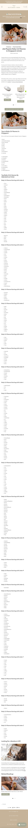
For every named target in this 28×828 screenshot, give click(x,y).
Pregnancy (9, 46)
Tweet (10, 807)
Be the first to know (13, 824)
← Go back (3, 804)
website (9, 81)
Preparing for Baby (17, 46)
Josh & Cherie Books (5, 69)
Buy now (4, 99)
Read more (5, 794)
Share (15, 807)
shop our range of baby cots (14, 109)
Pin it (19, 807)
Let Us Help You (13, 815)
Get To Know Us (13, 811)
